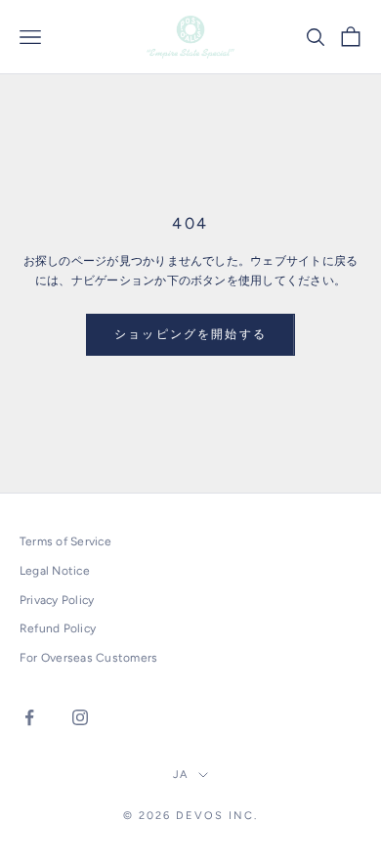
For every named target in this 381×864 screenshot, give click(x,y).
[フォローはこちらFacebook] (29, 717)
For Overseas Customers (88, 658)
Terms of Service (65, 541)
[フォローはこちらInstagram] (80, 717)
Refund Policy (58, 628)
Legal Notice (55, 571)
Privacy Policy (57, 600)
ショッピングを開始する (190, 334)
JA (181, 774)
